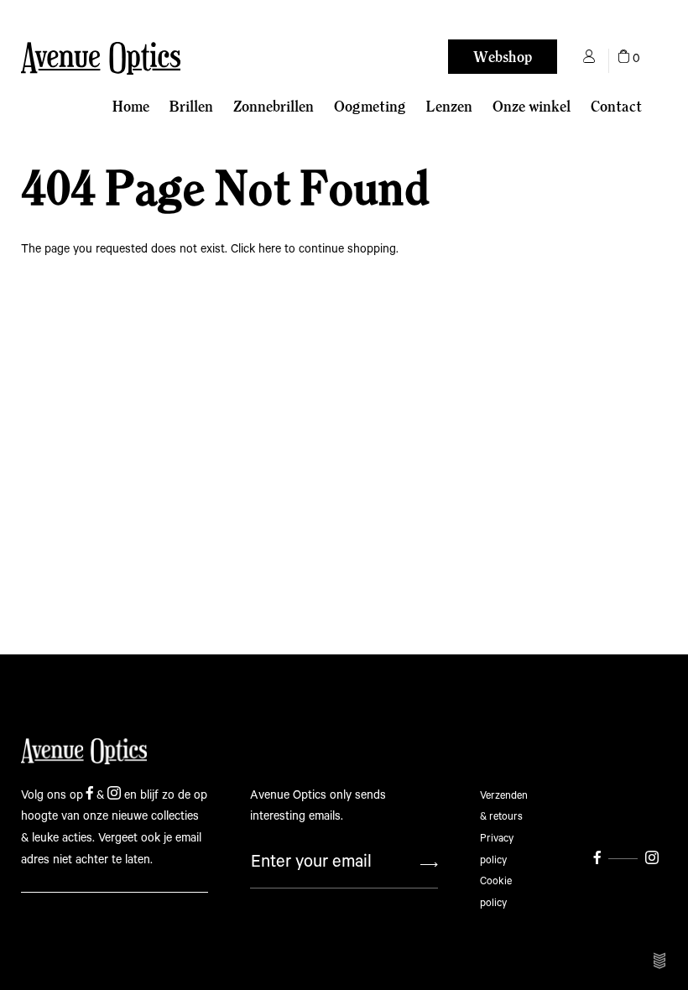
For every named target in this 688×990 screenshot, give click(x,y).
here (269, 249)
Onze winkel (532, 106)
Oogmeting (370, 106)
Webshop (502, 56)
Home (130, 106)
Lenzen (449, 106)
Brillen (191, 106)
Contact (616, 106)
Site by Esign (660, 960)
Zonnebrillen (273, 106)
